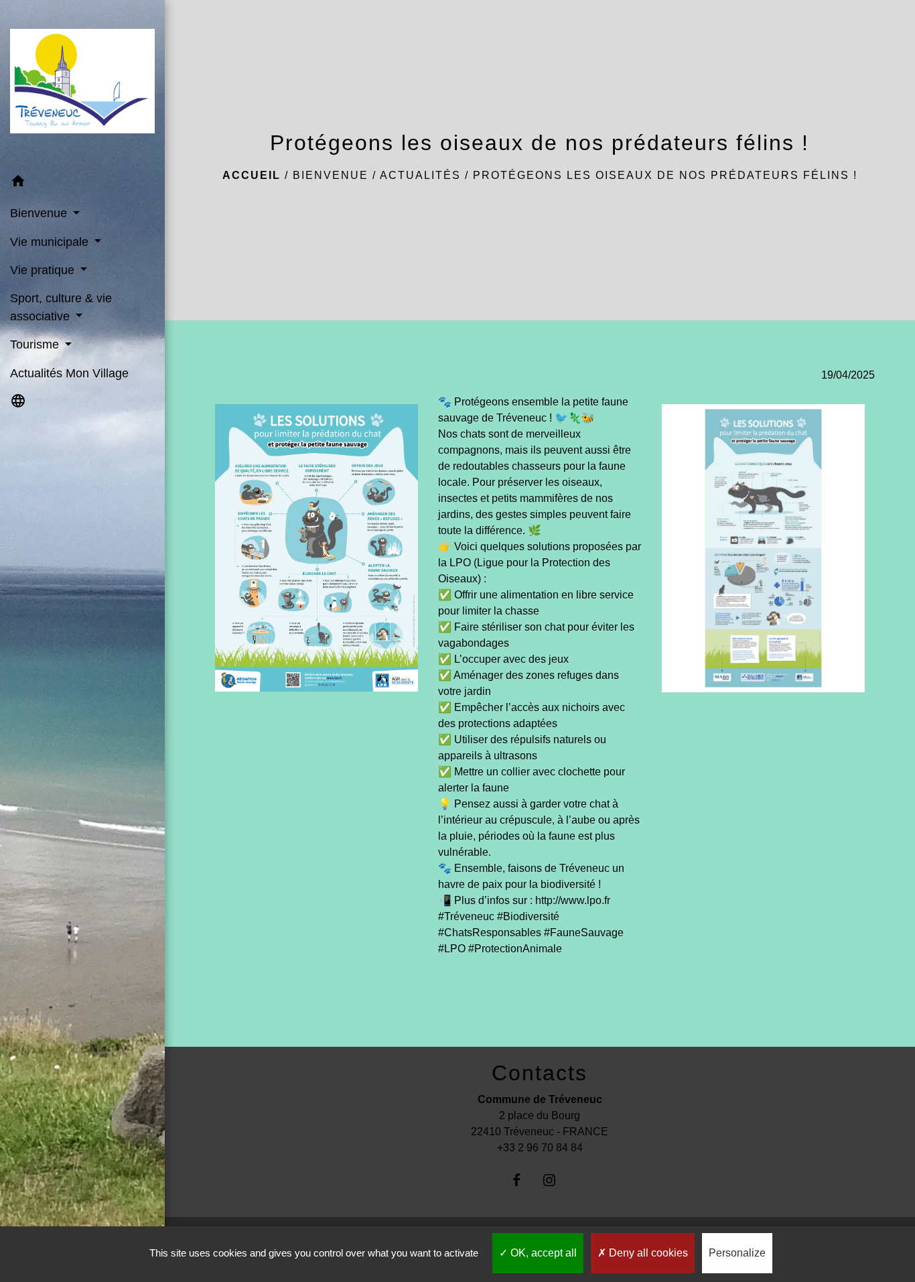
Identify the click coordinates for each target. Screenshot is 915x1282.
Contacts (539, 1073)
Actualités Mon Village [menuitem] (69, 373)
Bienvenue (330, 175)
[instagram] (556, 1179)
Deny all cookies (647, 1253)
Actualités (420, 175)
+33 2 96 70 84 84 (540, 1147)
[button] (82, 183)
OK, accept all (542, 1253)
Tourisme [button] (36, 344)
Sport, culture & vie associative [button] (61, 307)
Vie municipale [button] (51, 242)
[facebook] (523, 1179)
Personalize (737, 1253)
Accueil (251, 175)
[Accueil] (82, 83)
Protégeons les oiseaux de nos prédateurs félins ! (665, 175)
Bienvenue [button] (40, 213)
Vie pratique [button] (44, 270)
